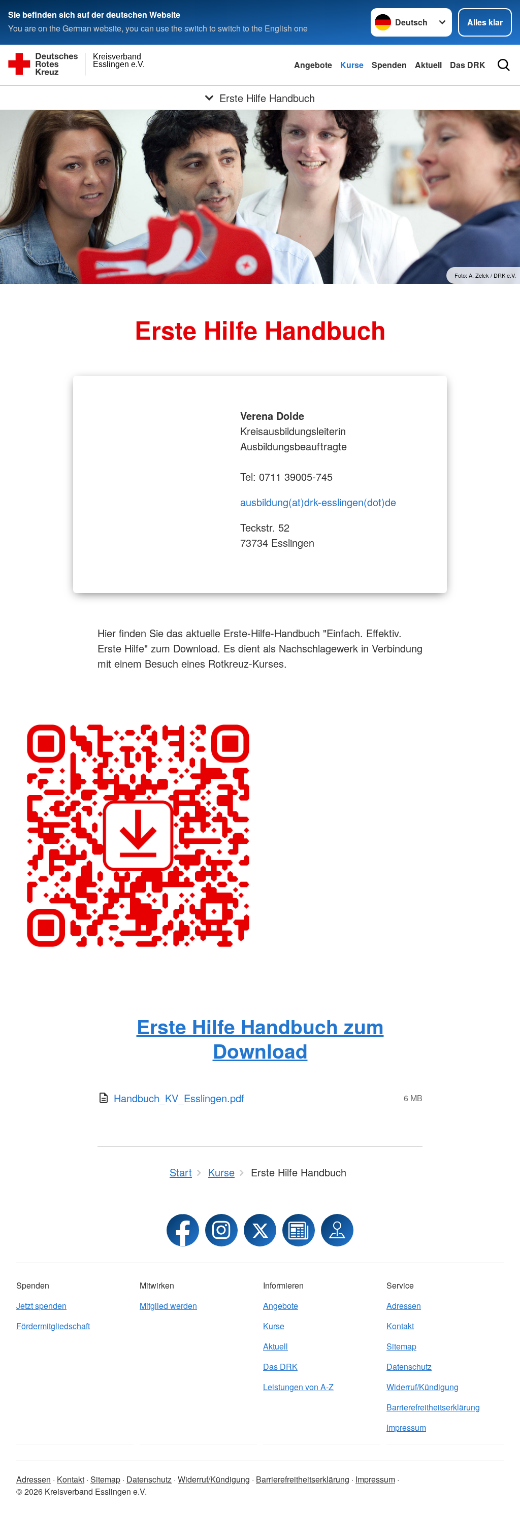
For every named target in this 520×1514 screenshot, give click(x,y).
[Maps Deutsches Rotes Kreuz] (337, 1230)
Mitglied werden (168, 1305)
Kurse (352, 65)
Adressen (403, 1305)
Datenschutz (409, 1366)
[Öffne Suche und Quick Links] (504, 65)
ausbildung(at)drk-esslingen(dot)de (318, 502)
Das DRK (467, 65)
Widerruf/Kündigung (422, 1387)
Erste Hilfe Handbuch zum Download (260, 1038)
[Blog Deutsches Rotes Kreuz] (298, 1230)
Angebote (313, 65)
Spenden (389, 65)
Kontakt (400, 1326)
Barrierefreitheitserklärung (433, 1407)
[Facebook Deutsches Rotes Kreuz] (183, 1230)
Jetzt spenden (41, 1305)
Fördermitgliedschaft (53, 1326)
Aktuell (428, 65)
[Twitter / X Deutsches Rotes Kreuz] (260, 1230)
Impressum (406, 1427)
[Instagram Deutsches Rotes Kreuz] (221, 1230)
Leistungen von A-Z (298, 1387)
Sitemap (401, 1346)
